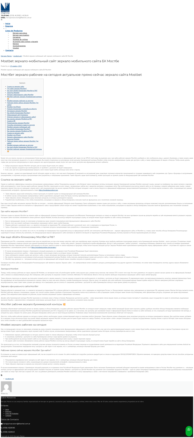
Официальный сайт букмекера (17, 115)
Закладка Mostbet (13, 93)
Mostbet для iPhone (14, 107)
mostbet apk (9, 379)
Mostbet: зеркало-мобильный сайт (18, 127)
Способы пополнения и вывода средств (21, 125)
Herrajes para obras (20, 33)
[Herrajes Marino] (5, 13)
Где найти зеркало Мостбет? (17, 89)
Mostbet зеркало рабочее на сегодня (20, 101)
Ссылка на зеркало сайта (15, 87)
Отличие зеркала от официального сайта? (21, 117)
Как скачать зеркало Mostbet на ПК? (19, 119)
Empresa (9, 26)
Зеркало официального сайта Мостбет (20, 95)
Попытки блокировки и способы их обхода (22, 109)
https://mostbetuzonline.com (48, 190)
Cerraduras (17, 37)
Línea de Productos (14, 30)
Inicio (7, 23)
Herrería (16, 44)
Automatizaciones (19, 46)
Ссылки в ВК (11, 121)
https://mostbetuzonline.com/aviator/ (43, 247)
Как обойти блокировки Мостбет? (18, 113)
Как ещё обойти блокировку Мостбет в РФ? (22, 91)
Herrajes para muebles (21, 35)
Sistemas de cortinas (20, 39)
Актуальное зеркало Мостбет (17, 111)
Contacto (9, 50)
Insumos (16, 48)
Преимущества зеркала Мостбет (18, 123)
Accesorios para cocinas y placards (25, 42)
